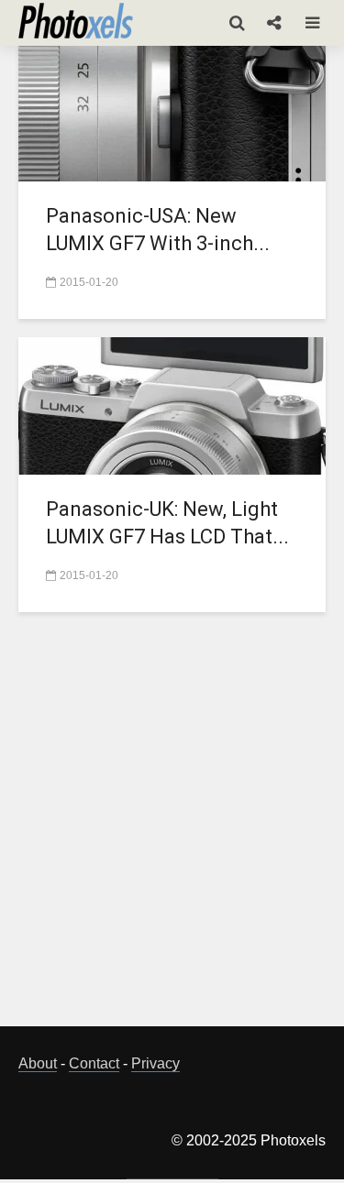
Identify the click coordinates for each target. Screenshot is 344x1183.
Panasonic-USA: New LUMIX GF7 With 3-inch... (158, 229)
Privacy (155, 1063)
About (37, 1063)
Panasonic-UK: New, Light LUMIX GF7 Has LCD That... (167, 523)
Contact (94, 1063)
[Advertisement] (172, 830)
